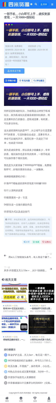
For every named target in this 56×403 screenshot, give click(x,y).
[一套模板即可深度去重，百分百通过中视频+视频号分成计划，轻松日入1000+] (41, 293)
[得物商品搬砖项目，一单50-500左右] (14, 324)
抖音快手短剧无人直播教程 (22, 377)
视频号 (43, 305)
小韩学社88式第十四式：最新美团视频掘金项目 (41, 340)
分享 (28, 242)
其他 (16, 305)
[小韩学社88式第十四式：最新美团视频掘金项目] (41, 324)
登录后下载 (15, 71)
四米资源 (27, 393)
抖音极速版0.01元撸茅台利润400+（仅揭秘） (31, 382)
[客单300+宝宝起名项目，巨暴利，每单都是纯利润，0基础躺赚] (14, 293)
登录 (45, 4)
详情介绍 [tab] (12, 80)
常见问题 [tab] (26, 80)
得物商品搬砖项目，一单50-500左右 (14, 340)
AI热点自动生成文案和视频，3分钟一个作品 (30, 371)
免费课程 (18, 46)
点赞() (48, 242)
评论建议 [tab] (40, 80)
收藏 (37, 242)
